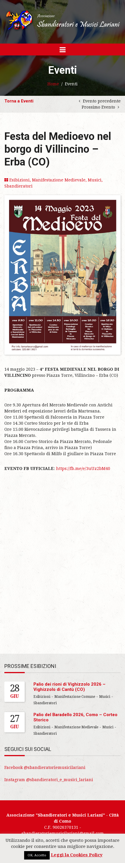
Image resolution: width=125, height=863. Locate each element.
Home (53, 84)
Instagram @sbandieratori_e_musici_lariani (48, 779)
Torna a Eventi (18, 101)
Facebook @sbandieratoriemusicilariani (44, 767)
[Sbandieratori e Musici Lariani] (62, 20)
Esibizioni (19, 180)
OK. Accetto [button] (37, 855)
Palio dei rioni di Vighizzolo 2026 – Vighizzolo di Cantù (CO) (69, 687)
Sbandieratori (18, 186)
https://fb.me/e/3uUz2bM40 (83, 468)
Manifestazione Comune (74, 697)
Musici (94, 180)
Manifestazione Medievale (58, 180)
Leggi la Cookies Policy (77, 854)
